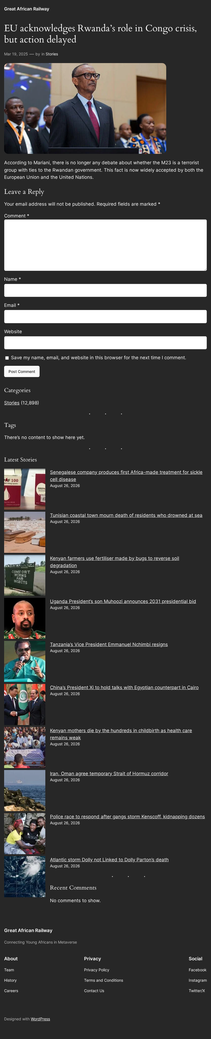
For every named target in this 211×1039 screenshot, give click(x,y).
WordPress (40, 1019)
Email (12, 305)
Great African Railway (26, 9)
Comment (16, 216)
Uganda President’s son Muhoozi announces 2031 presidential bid (123, 601)
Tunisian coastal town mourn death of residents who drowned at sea (126, 515)
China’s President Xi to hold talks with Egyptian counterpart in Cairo (124, 687)
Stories (52, 54)
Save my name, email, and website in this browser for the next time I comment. (98, 357)
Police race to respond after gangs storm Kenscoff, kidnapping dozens (127, 816)
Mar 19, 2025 (16, 54)
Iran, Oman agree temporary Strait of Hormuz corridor (109, 773)
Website (13, 331)
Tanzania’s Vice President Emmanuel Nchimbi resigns (109, 644)
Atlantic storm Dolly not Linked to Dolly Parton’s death (109, 859)
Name (12, 279)
